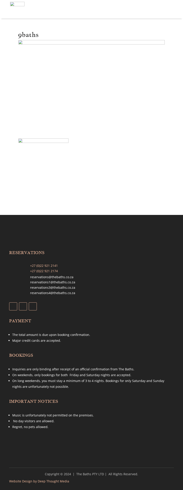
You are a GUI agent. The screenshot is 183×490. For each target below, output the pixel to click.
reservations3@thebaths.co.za (52, 287)
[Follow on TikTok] (33, 306)
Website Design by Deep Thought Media (39, 481)
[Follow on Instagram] (23, 306)
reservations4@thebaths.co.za (52, 293)
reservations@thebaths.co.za (51, 277)
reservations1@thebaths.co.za (52, 282)
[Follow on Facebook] (13, 306)
